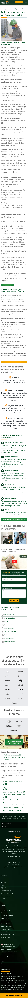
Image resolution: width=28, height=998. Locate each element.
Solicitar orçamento (7, 285)
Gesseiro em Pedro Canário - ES (12, 808)
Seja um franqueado (6, 888)
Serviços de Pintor (5, 918)
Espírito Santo (12, 982)
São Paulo (17, 989)
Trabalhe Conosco (5, 896)
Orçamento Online (6, 890)
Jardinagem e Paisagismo (11, 631)
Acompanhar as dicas (13, 831)
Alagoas (6, 980)
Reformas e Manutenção (7, 934)
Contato (3, 898)
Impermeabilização (9, 638)
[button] (14, 561)
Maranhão (21, 982)
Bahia (19, 980)
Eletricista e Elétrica (9, 618)
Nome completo (6, 577)
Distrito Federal (4, 982)
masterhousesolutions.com (8, 946)
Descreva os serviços (7, 588)
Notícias (3, 885)
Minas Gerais (4, 984)
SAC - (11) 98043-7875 (14, 862)
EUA (2, 966)
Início (3, 9)
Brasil (2, 961)
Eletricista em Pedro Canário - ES (13, 810)
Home (2, 880)
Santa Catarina (6, 989)
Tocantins (22, 989)
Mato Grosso (20, 984)
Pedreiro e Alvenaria (6, 910)
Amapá (15, 980)
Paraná (16, 985)
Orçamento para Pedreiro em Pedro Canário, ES (14, 519)
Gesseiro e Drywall (9, 628)
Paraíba (3, 985)
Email (3, 582)
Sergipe (12, 989)
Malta (2, 963)
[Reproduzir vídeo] (14, 561)
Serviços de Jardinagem (7, 926)
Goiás (17, 982)
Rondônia (13, 987)
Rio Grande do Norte (5, 987)
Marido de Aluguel (5, 923)
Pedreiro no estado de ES (12, 755)
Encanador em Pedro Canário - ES (13, 792)
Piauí (13, 985)
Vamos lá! (13, 600)
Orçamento (19, 2)
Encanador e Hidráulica (10, 625)
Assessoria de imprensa (7, 893)
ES (15, 9)
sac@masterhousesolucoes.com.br (14, 866)
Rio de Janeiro (21, 985)
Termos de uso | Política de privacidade (14, 868)
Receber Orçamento (13, 362)
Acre (2, 980)
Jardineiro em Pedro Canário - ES (13, 805)
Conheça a (14, 856)
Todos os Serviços (5, 937)
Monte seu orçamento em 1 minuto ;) (14, 742)
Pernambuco (8, 985)
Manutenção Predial (9, 641)
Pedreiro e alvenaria (9, 615)
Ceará (22, 980)
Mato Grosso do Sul (12, 984)
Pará (25, 984)
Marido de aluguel (9, 635)
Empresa (3, 882)
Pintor (6, 621)
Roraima (18, 987)
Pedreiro (9, 9)
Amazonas (11, 980)
